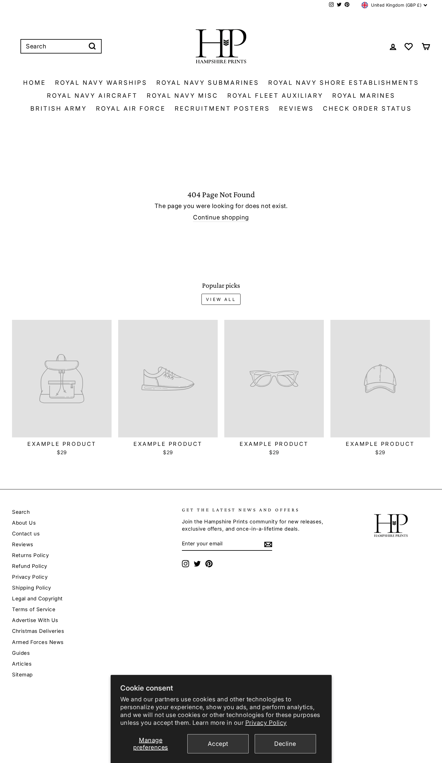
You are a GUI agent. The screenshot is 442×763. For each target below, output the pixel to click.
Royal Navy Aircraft (92, 95)
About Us (24, 523)
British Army (58, 108)
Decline (285, 743)
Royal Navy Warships (101, 82)
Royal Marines (363, 95)
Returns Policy (30, 555)
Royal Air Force (131, 108)
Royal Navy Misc (182, 95)
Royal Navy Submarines (207, 82)
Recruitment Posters (222, 108)
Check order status (367, 108)
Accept (218, 743)
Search (21, 512)
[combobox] (61, 46)
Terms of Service (33, 609)
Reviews (296, 108)
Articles (22, 664)
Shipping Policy (31, 588)
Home (34, 82)
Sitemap (22, 675)
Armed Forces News (38, 642)
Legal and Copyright (37, 599)
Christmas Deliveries (38, 631)
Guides (21, 653)
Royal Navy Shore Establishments (343, 82)
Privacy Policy (266, 722)
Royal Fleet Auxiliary (275, 95)
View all (221, 299)
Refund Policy (29, 566)
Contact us (26, 534)
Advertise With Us (35, 620)
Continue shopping (221, 217)
